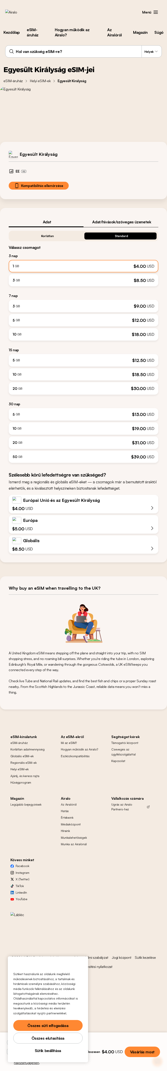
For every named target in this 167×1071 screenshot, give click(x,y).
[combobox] (83, 51)
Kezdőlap (11, 32)
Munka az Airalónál (74, 844)
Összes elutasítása (48, 1038)
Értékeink (67, 817)
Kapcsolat (118, 761)
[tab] (46, 222)
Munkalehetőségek (74, 837)
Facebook (22, 866)
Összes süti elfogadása (47, 1025)
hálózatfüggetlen (26, 1063)
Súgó (159, 32)
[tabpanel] (83, 345)
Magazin (140, 32)
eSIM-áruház (32, 32)
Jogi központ (121, 957)
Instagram (22, 872)
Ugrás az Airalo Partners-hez (121, 807)
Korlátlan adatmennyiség (27, 749)
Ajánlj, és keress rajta (24, 776)
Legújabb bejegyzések (26, 804)
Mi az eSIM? (69, 743)
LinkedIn (21, 892)
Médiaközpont (71, 824)
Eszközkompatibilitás (75, 756)
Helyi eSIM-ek (40, 81)
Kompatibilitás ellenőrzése (42, 185)
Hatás (65, 811)
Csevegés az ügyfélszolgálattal (123, 751)
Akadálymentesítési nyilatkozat (90, 966)
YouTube (21, 899)
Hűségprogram (20, 782)
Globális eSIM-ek (22, 756)
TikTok (20, 886)
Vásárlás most (142, 1051)
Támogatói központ (124, 743)
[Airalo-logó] (18, 12)
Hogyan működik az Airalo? (72, 32)
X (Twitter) (22, 879)
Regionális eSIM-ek (23, 762)
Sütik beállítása (48, 1050)
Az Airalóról (114, 32)
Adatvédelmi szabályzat (91, 957)
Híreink (65, 831)
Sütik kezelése (145, 957)
